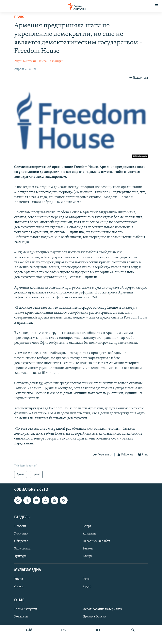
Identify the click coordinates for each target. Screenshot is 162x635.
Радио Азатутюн (25, 609)
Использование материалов (102, 609)
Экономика (22, 548)
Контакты (21, 616)
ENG (63, 630)
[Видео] (98, 630)
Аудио (87, 586)
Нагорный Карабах (96, 541)
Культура (20, 556)
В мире (88, 556)
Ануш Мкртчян (25, 61)
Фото (86, 578)
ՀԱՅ (28, 630)
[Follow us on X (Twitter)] (27, 500)
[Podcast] (63, 500)
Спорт (87, 526)
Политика (21, 533)
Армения (89, 533)
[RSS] (54, 500)
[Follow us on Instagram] (45, 500)
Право (19, 17)
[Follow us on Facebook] (18, 500)
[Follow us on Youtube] (36, 500)
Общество (21, 541)
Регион (88, 548)
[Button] (138, 77)
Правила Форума (94, 616)
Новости (20, 526)
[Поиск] (133, 630)
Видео (18, 578)
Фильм (19, 586)
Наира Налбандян (50, 61)
